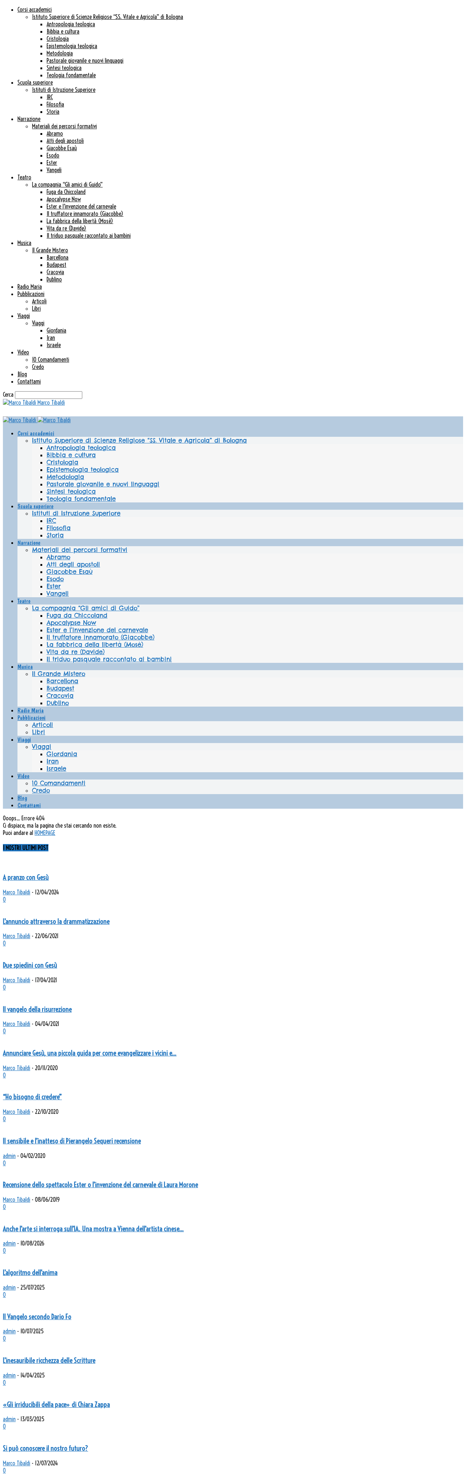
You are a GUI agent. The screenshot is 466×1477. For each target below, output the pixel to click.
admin (9, 1155)
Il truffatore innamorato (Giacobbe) (85, 213)
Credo (38, 366)
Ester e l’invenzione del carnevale (81, 206)
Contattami (29, 381)
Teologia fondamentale (71, 75)
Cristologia (58, 38)
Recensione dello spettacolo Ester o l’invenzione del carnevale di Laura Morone (100, 1185)
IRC (50, 97)
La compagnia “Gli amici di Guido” (67, 184)
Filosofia (55, 104)
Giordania (56, 330)
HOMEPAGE (45, 832)
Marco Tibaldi (16, 892)
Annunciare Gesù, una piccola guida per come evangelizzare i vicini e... (90, 1053)
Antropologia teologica (71, 24)
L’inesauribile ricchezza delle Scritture (49, 1360)
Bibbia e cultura (63, 31)
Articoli (39, 301)
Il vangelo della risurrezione (37, 1009)
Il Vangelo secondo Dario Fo (37, 1317)
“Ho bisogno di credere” (32, 1097)
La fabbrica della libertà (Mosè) (80, 221)
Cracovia (55, 272)
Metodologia (60, 53)
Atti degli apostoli (65, 140)
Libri (36, 308)
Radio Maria (29, 286)
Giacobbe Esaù (62, 148)
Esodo (53, 155)
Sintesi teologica (64, 67)
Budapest (56, 264)
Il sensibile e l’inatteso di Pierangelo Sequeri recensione (72, 1141)
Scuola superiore (35, 82)
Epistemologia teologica (72, 46)
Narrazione (28, 119)
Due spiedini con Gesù (30, 965)
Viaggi (23, 315)
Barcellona (57, 257)
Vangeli (54, 170)
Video (23, 352)
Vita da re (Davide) (66, 228)
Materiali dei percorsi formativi (64, 126)
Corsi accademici (34, 9)
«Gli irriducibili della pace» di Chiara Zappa (56, 1404)
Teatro (24, 177)
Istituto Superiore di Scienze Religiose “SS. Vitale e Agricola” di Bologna (107, 16)
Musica (24, 242)
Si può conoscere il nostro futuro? (45, 1448)
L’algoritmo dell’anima (30, 1272)
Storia (53, 111)
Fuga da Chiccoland (66, 191)
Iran (51, 337)
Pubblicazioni (30, 294)
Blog (22, 374)
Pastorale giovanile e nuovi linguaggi (85, 60)
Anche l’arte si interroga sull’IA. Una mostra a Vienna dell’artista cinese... (93, 1229)
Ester (52, 162)
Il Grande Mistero (50, 250)
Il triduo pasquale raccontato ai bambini (89, 235)
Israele (54, 345)
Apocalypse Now (64, 199)
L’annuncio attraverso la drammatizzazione (56, 921)
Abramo (55, 133)
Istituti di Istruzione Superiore (63, 89)
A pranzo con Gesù (26, 877)
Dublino (54, 279)
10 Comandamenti (50, 359)
